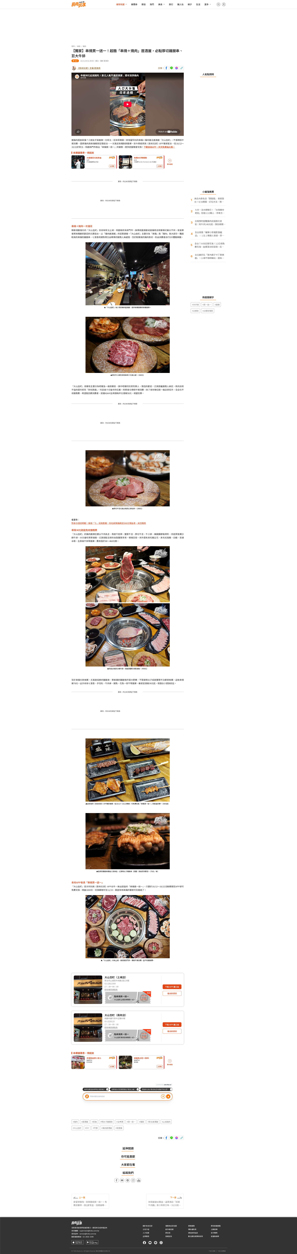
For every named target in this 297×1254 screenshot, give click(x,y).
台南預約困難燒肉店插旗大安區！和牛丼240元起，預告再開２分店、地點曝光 (210, 222)
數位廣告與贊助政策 (195, 1236)
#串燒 (94, 1121)
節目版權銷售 (216, 1226)
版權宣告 (168, 1236)
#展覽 (217, 304)
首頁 (73, 46)
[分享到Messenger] (176, 68)
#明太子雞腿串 (106, 1121)
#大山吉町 (77, 1128)
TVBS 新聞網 (222, 1251)
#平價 (95, 1128)
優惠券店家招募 (171, 1226)
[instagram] (161, 1242)
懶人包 (180, 4)
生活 (198, 4)
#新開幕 (119, 1128)
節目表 (167, 1233)
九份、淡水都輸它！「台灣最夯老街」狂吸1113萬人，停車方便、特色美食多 (209, 211)
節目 (144, 4)
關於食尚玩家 (147, 1226)
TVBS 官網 (212, 1251)
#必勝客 (195, 310)
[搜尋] (218, 4)
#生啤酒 (119, 1121)
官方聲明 (214, 1233)
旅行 (171, 4)
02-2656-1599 (88, 1237)
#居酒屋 (84, 1121)
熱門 (152, 4)
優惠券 (134, 4)
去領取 (112, 166)
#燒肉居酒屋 (106, 1128)
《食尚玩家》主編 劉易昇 (88, 68)
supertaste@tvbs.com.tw (89, 1231)
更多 (206, 4)
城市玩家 (120, 4)
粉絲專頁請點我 (111, 989)
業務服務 (191, 1226)
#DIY (87, 1128)
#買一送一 (131, 1121)
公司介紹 (146, 1229)
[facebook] (144, 1242)
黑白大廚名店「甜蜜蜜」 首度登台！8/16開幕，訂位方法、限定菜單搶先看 (209, 200)
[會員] (224, 4)
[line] (155, 1242)
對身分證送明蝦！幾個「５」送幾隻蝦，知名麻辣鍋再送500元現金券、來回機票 (108, 523)
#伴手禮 (195, 304)
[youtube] (150, 1242)
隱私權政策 (192, 1229)
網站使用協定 (193, 1233)
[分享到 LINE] (171, 68)
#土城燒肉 (166, 1121)
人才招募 (146, 1233)
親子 (190, 4)
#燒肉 (75, 1121)
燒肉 (84, 46)
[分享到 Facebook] (166, 68)
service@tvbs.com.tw (88, 1234)
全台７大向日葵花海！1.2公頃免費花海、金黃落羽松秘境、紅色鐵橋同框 (210, 245)
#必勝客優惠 (207, 310)
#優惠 (141, 1121)
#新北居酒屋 (153, 1121)
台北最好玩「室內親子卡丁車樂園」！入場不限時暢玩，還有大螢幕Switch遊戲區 (209, 256)
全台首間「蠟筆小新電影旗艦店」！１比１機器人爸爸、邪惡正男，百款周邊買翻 (209, 234)
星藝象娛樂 (215, 1236)
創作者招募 (169, 1229)
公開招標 (214, 1229)
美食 (160, 4)
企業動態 (146, 1236)
